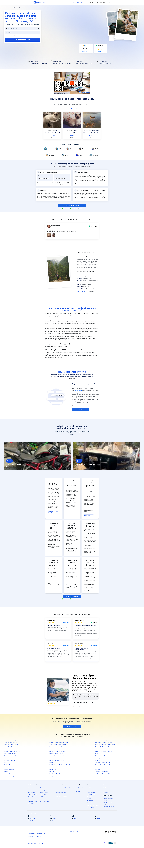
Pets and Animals (32, 787)
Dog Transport (43, 787)
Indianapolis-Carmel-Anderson (102, 762)
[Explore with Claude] (115, 832)
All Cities (30, 790)
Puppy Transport (79, 787)
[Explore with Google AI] (108, 832)
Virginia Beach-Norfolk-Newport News (13, 767)
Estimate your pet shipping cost (72, 108)
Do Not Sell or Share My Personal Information (57, 841)
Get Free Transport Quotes (77, 2)
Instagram (32, 818)
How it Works (90, 2)
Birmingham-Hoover (54, 776)
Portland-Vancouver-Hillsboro (11, 758)
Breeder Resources (77, 790)
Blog (105, 787)
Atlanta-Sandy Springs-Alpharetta (57, 744)
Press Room (90, 800)
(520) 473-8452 (38, 836)
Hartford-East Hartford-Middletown (104, 773)
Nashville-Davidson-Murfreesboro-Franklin (59, 764)
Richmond (51, 771)
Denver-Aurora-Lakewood (10, 753)
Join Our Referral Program (108, 803)
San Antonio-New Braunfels (102, 755)
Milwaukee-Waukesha (9, 769)
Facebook (32, 816)
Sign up (57, 798)
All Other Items (44, 796)
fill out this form (78, 390)
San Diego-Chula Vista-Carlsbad (57, 751)
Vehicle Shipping (32, 796)
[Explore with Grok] (113, 832)
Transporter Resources (61, 796)
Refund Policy (90, 807)
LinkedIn (54, 818)
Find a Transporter (44, 801)
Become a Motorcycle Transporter (61, 793)
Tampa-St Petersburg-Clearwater (103, 751)
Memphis (6, 771)
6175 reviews (98, 51)
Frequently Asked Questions (91, 795)
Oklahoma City (98, 769)
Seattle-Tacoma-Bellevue (101, 749)
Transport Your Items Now (80, 410)
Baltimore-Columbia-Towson (56, 753)
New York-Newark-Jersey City (11, 740)
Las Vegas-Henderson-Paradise (57, 760)
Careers (89, 798)
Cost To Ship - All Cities (46, 799)
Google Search (55, 820)
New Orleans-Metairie (54, 773)
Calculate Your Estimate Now (72, 596)
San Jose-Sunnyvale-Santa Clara (103, 764)
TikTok (75, 818)
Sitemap (106, 792)
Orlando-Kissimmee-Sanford (56, 755)
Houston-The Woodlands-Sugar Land (58, 742)
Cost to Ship (10, 7)
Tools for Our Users (108, 790)
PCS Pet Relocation (32, 794)
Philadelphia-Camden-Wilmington (12, 744)
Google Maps (33, 820)
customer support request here (39, 833)
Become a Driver (101, 2)
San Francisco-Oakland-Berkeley (12, 749)
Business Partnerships (109, 806)
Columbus (51, 762)
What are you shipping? (13, 28)
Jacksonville (98, 767)
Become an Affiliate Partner (108, 799)
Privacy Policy (42, 841)
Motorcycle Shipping (33, 801)
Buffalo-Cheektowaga (9, 776)
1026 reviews (84, 51)
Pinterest (99, 818)
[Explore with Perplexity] (111, 832)
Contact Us (90, 802)
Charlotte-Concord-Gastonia (11, 755)
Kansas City (6, 762)
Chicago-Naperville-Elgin (101, 740)
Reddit (76, 816)
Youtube (99, 816)
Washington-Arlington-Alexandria (103, 742)
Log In (108, 2)
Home (5, 7)
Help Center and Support (93, 805)
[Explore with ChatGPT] (106, 832)
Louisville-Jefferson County (102, 771)
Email (9, 32)
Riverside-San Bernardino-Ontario (103, 746)
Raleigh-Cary (52, 769)
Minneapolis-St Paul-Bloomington (12, 751)
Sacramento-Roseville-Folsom (56, 758)
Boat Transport (44, 792)
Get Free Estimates (72, 727)
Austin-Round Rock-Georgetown (12, 760)
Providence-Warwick (54, 767)
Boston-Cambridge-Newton (56, 746)
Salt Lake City (7, 773)
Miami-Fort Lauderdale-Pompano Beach (105, 744)
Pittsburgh (97, 758)
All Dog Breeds (44, 790)
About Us (89, 787)
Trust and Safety (91, 792)
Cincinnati (97, 760)
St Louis (97, 753)
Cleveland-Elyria (8, 764)
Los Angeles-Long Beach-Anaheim (57, 740)
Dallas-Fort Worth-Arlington (10, 742)
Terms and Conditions (32, 841)
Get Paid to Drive (60, 790)
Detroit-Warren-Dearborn (55, 749)
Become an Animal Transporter (63, 787)
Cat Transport (31, 792)
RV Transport (31, 803)
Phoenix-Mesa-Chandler (9, 746)
